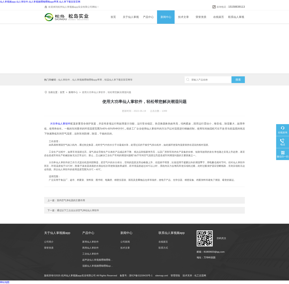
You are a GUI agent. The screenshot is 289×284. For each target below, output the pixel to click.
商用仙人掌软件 (90, 247)
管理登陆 (175, 275)
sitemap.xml (161, 275)
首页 (113, 17)
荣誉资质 (201, 17)
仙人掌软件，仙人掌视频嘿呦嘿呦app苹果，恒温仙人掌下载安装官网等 (95, 79)
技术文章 (183, 17)
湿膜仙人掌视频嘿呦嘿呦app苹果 (98, 265)
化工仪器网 (200, 275)
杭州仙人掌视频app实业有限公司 (75, 7)
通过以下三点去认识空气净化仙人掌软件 (78, 210)
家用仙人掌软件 (90, 241)
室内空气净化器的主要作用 (71, 200)
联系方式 (163, 247)
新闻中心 (166, 17)
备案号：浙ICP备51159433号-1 (136, 275)
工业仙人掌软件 (90, 253)
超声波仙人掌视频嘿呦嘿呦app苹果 (98, 259)
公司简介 (49, 241)
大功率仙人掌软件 (60, 123)
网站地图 (4, 282)
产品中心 (148, 17)
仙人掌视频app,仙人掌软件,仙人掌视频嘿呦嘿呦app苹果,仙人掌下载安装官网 (40, 1)
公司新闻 (125, 241)
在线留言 (218, 17)
